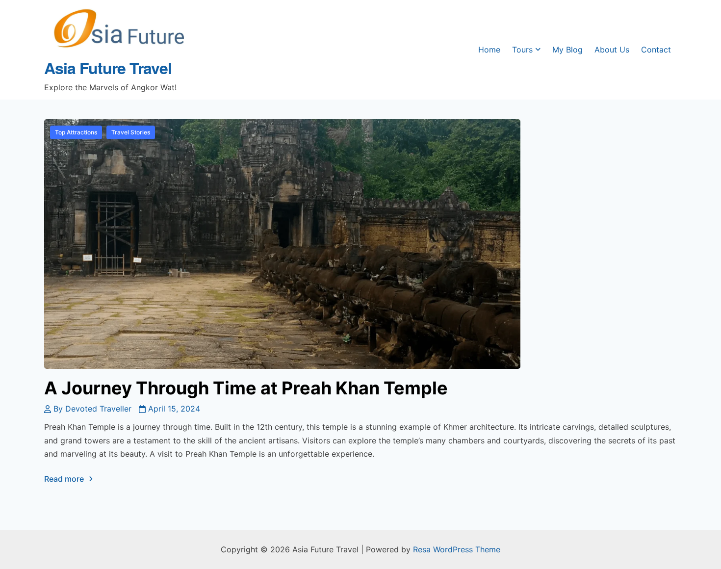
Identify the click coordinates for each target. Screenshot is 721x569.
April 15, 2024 (174, 409)
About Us (611, 49)
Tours (522, 49)
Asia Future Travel (108, 67)
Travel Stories (130, 132)
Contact (656, 49)
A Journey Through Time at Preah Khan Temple (246, 388)
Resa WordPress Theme (456, 549)
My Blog (567, 49)
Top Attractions (76, 132)
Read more (64, 479)
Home (489, 49)
